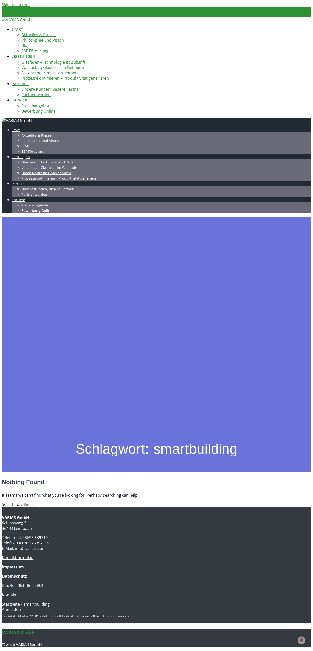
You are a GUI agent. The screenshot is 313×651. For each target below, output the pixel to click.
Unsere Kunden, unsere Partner (51, 89)
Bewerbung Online (39, 111)
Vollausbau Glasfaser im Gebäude (53, 67)
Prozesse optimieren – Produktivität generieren (65, 78)
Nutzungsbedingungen (105, 616)
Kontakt (9, 594)
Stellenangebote (37, 105)
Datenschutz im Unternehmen (50, 73)
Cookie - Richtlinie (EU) (22, 585)
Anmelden (11, 609)
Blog (26, 45)
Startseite (11, 604)
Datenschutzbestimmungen (73, 616)
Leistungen (23, 56)
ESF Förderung (35, 51)
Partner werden (36, 94)
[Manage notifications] (301, 640)
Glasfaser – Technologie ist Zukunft (53, 62)
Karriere (21, 100)
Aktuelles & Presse (39, 34)
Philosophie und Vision (43, 40)
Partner (20, 83)
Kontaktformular (17, 557)
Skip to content (16, 4)
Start (17, 29)
